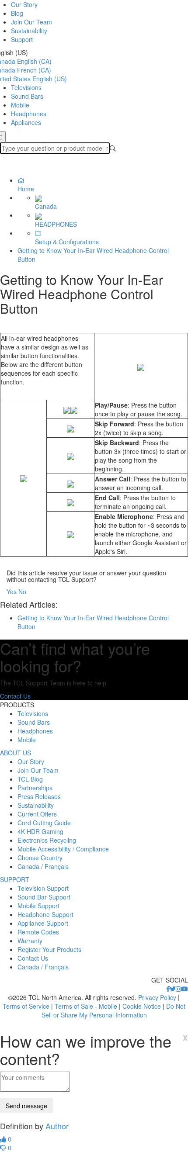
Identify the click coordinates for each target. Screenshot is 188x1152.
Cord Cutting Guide (44, 822)
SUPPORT (14, 879)
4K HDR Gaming (40, 831)
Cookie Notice (141, 1006)
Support (22, 39)
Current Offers (37, 814)
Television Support (43, 888)
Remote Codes (38, 931)
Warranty (29, 940)
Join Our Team (31, 21)
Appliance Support (42, 923)
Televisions (26, 87)
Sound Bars (27, 96)
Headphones (28, 113)
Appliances (26, 122)
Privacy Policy (157, 997)
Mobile (20, 104)
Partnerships (34, 787)
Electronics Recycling (46, 840)
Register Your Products (49, 949)
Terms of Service (26, 1006)
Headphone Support (45, 914)
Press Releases (39, 796)
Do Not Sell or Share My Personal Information (114, 1010)
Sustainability (29, 30)
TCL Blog (30, 779)
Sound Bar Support (43, 897)
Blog (17, 13)
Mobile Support (38, 905)
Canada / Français (43, 866)
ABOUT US (15, 752)
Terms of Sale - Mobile (86, 1006)
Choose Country (40, 857)
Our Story (24, 4)
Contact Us (15, 696)
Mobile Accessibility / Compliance (63, 848)
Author (57, 1125)
